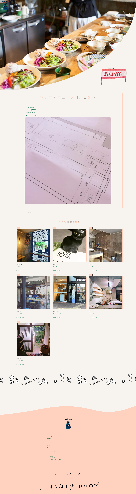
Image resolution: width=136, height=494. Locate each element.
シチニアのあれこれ (50, 456)
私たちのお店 (48, 435)
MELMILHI (75, 474)
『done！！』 (56, 266)
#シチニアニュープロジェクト (31, 115)
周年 (20, 270)
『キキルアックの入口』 (94, 313)
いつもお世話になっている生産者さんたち (55, 459)
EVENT (48, 445)
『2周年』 (19, 266)
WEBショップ (49, 465)
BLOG (48, 447)
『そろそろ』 (19, 313)
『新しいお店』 (20, 360)
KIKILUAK (17, 270)
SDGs (47, 442)
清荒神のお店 (49, 460)
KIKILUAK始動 (58, 270)
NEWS (47, 444)
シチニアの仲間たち (51, 457)
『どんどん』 (92, 266)
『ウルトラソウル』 (57, 313)
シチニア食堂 (49, 436)
